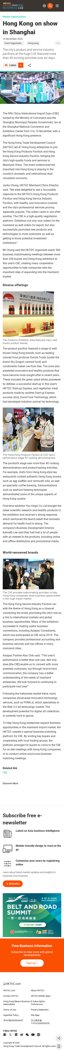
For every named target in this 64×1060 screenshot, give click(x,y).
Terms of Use (9, 1009)
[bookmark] (58, 1046)
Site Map (35, 1015)
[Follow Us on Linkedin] (16, 1034)
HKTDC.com (9, 990)
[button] (57, 6)
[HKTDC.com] (32, 985)
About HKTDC (37, 990)
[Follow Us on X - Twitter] (10, 1034)
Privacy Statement (39, 1009)
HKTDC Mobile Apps (41, 996)
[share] (58, 1038)
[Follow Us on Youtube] (32, 1034)
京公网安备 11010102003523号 (40, 1022)
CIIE (5, 772)
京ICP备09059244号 (13, 1020)
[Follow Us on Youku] (38, 1034)
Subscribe (14, 883)
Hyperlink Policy (11, 1015)
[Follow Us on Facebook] (4, 1034)
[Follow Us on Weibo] (21, 1034)
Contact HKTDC (10, 996)
